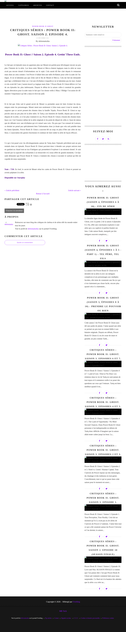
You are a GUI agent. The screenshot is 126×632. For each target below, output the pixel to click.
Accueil (10, 5)
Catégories (23, 5)
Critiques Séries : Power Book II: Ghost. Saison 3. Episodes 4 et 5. (103, 402)
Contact (50, 5)
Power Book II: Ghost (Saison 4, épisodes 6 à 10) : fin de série (103, 202)
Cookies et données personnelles (90, 618)
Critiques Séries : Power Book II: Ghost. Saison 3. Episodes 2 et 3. (103, 449)
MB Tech (63, 611)
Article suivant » (74, 190)
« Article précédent (12, 190)
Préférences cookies (108, 618)
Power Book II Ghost (42, 26)
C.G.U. (76, 618)
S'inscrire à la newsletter (14, 211)
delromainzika (33, 229)
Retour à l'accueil (42, 194)
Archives (37, 5)
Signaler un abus (66, 618)
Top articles (48, 618)
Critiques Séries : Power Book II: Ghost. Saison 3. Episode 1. (103, 497)
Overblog (76, 602)
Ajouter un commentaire (25, 242)
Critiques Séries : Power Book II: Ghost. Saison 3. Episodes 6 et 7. (103, 354)
